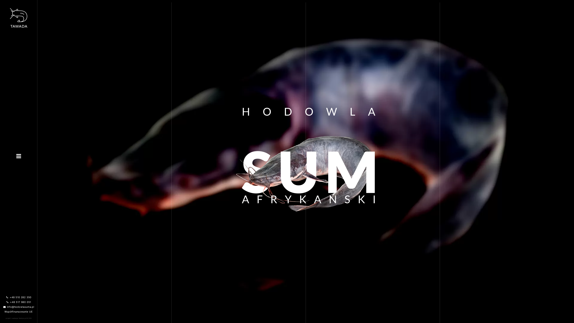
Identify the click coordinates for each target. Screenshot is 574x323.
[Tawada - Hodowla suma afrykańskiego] (19, 18)
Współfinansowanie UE (18, 311)
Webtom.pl (22, 318)
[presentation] (18, 156)
